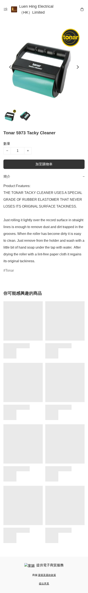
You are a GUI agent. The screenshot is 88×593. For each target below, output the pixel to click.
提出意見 (44, 583)
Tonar (9, 270)
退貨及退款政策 (47, 575)
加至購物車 (44, 164)
